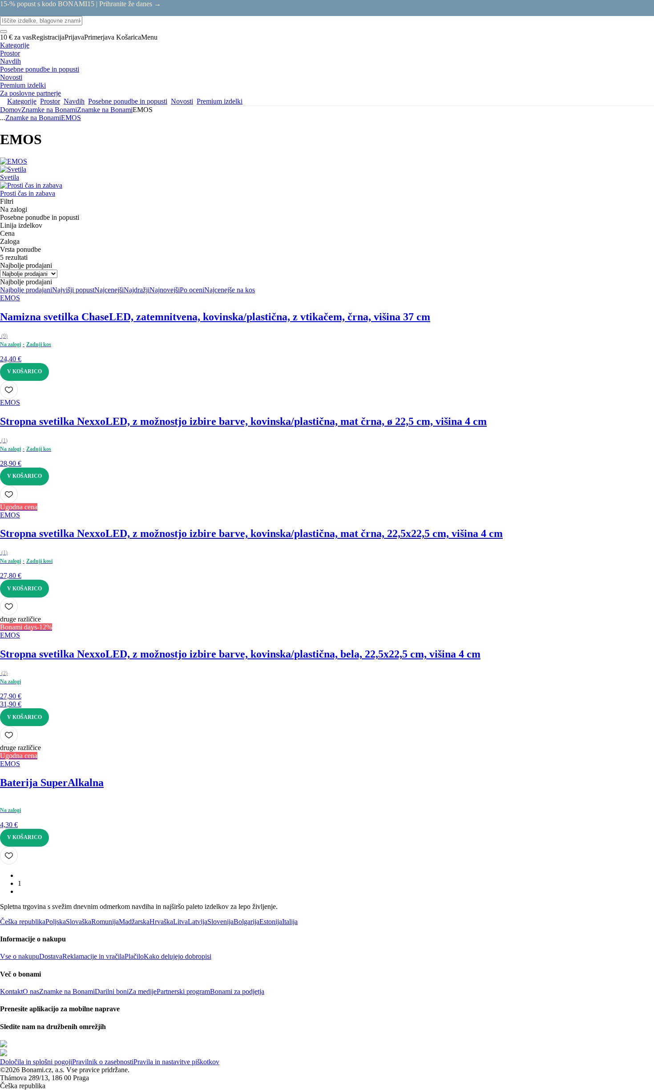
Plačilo (134, 956)
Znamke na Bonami (105, 109)
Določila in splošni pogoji (36, 1062)
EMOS (71, 117)
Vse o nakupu (19, 956)
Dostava (50, 956)
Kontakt (11, 991)
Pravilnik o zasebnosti (102, 1062)
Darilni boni (112, 991)
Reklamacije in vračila (93, 956)
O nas (31, 991)
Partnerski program (183, 991)
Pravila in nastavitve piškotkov (176, 1062)
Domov (10, 109)
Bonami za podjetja (237, 991)
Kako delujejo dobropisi (177, 956)
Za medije (143, 991)
